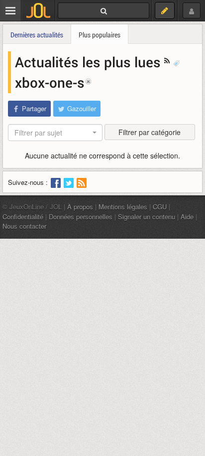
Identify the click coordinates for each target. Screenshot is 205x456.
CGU (160, 206)
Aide (187, 216)
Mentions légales (123, 206)
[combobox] (55, 132)
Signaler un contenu (146, 216)
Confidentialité (22, 216)
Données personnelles (80, 216)
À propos (80, 206)
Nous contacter (24, 226)
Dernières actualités (36, 34)
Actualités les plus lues (89, 62)
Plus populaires (99, 34)
